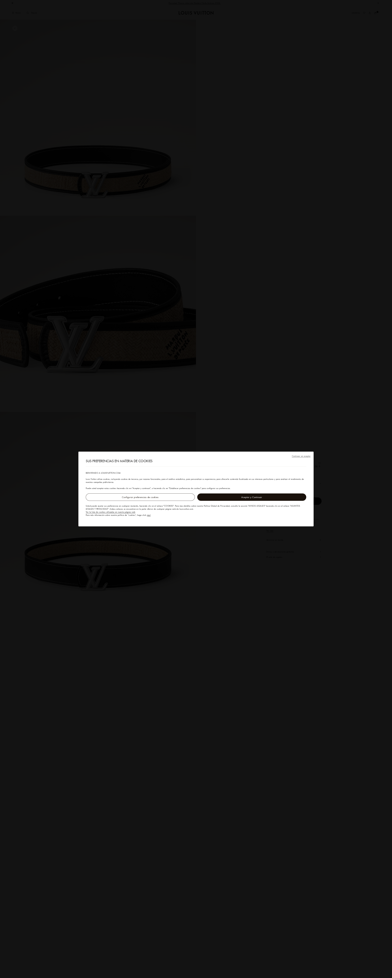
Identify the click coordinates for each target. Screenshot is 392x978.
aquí (149, 515)
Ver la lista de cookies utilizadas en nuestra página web (110, 512)
